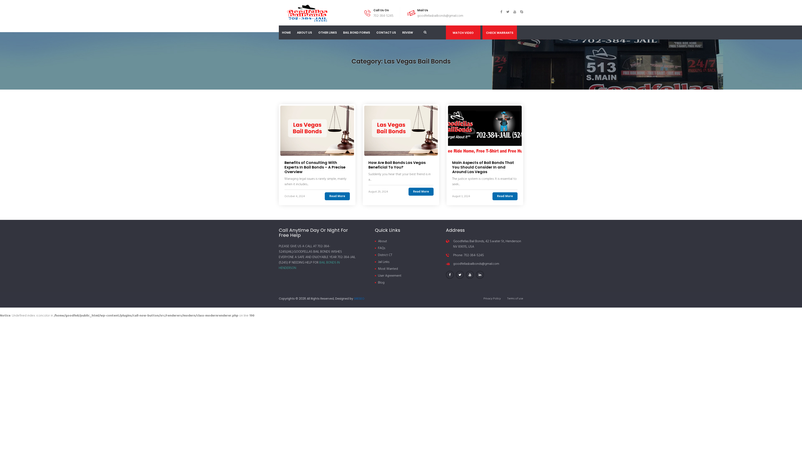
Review (407, 32)
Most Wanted (388, 269)
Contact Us (386, 32)
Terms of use (515, 298)
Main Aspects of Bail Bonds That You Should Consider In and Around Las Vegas (483, 167)
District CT (385, 255)
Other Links (327, 32)
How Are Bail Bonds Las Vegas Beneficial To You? (397, 165)
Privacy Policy (492, 298)
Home (286, 32)
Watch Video (463, 33)
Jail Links (383, 262)
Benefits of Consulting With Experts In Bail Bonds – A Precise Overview (314, 167)
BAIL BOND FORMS (356, 32)
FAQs (381, 248)
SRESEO (359, 298)
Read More (337, 196)
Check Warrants (499, 33)
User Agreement (389, 276)
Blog (381, 282)
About (382, 241)
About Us (304, 32)
